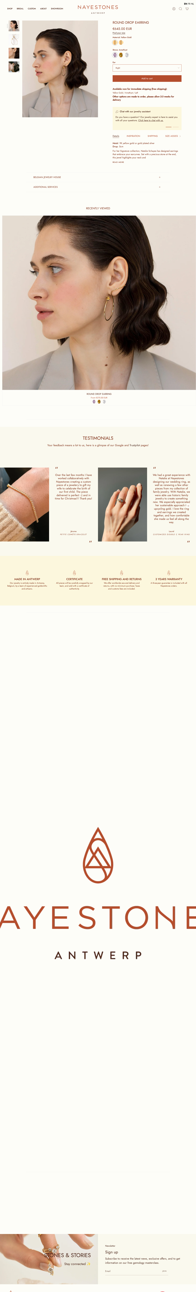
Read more (118, 162)
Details (116, 136)
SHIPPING (153, 136)
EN (185, 3)
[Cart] (187, 9)
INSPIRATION (133, 136)
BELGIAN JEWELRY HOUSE (47, 177)
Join (164, 1271)
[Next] (188, 506)
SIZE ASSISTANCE (174, 136)
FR (189, 3)
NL (192, 3)
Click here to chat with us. (150, 120)
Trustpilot (135, 445)
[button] (10, 9)
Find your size (119, 32)
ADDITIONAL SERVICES (45, 187)
